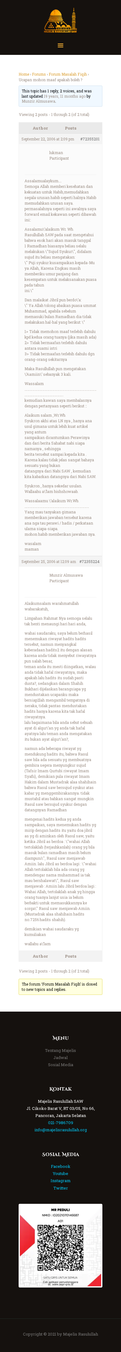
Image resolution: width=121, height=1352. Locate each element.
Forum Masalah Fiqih (68, 74)
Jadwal (60, 1057)
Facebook (60, 1166)
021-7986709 (60, 1122)
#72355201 (90, 138)
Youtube (60, 1173)
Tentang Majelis (60, 1050)
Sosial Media (60, 1064)
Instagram (61, 1180)
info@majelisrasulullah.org (60, 1130)
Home (24, 74)
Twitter (60, 1188)
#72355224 (89, 561)
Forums (39, 74)
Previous (29, 1245)
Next (92, 1245)
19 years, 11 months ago (65, 96)
